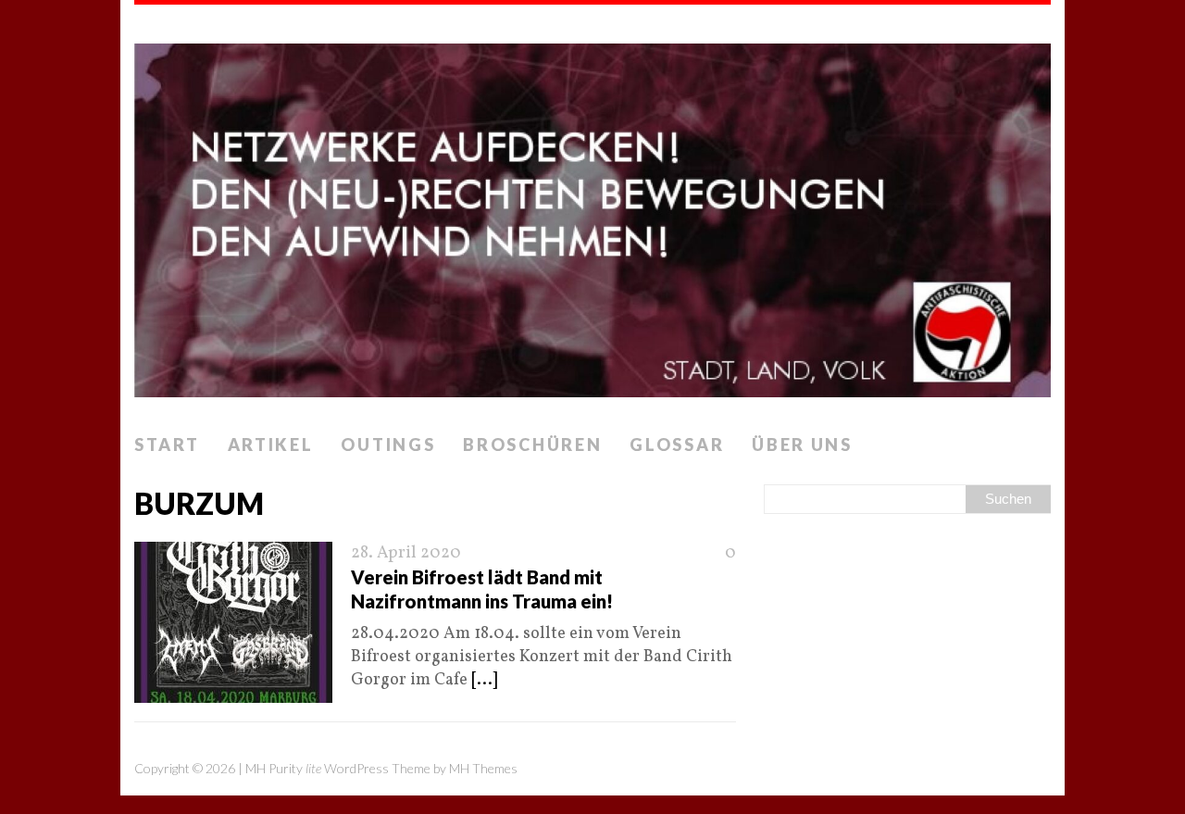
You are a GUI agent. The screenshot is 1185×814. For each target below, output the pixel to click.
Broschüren (532, 444)
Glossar (677, 444)
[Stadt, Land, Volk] (592, 215)
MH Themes (483, 768)
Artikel (271, 444)
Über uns (802, 444)
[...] (484, 680)
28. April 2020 (406, 553)
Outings (388, 444)
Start (167, 444)
